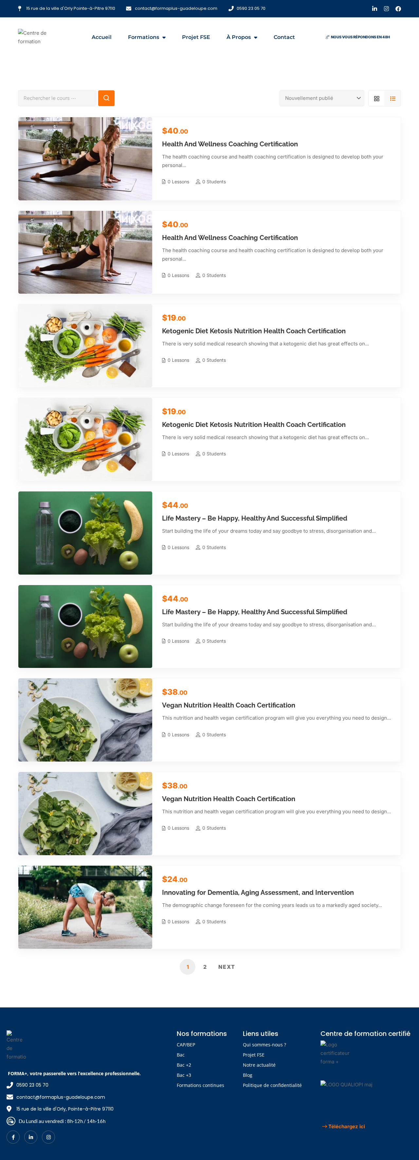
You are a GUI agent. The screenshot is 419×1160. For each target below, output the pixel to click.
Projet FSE (196, 37)
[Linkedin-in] (374, 8)
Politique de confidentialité (272, 1085)
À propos (239, 37)
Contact (284, 37)
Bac (181, 1055)
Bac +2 (184, 1065)
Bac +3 (184, 1075)
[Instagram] (386, 8)
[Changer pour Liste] (393, 98)
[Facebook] (398, 8)
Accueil (102, 37)
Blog (247, 1075)
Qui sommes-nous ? (264, 1044)
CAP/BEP (186, 1044)
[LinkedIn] (30, 1137)
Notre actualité (259, 1065)
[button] (358, 37)
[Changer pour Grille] (376, 98)
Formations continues (200, 1085)
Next (226, 967)
